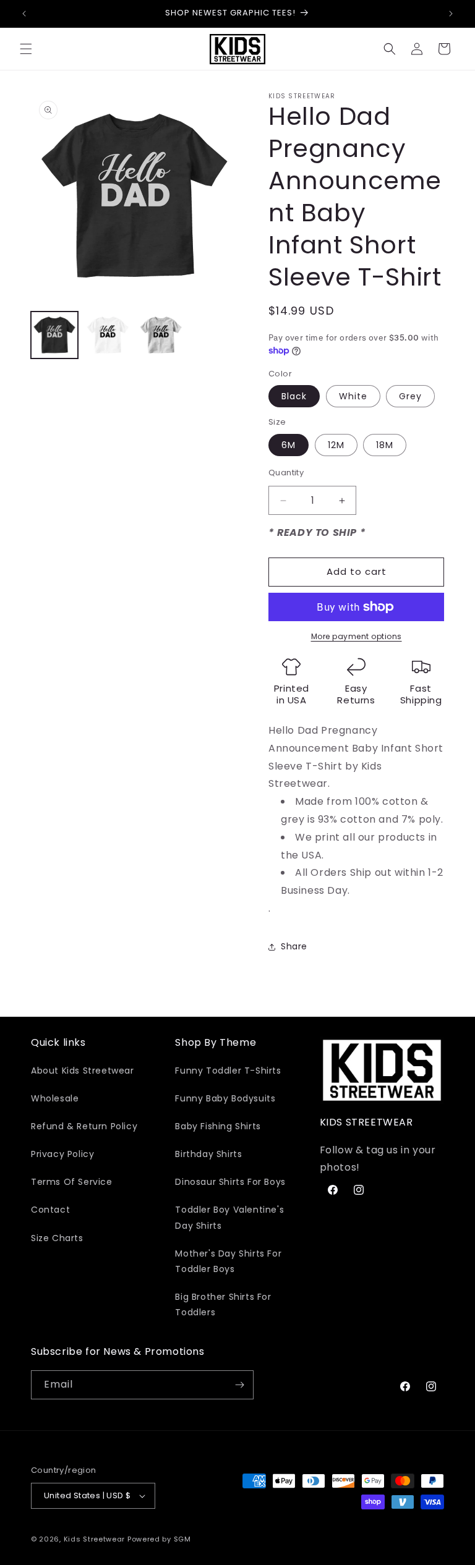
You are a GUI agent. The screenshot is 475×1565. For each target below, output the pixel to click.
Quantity (286, 472)
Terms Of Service (72, 1182)
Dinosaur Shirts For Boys (230, 1182)
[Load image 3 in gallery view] (160, 335)
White (353, 396)
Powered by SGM (159, 1539)
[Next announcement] (450, 13)
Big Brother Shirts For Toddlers (223, 1304)
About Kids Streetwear (82, 1070)
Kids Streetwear (95, 1539)
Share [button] (294, 946)
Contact (50, 1209)
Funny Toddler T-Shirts (228, 1070)
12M (336, 445)
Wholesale (55, 1098)
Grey (410, 396)
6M (288, 445)
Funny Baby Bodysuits (225, 1098)
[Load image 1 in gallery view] (54, 335)
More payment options (356, 636)
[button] (26, 48)
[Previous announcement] (24, 13)
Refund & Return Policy (84, 1126)
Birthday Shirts (208, 1154)
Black (294, 396)
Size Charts (57, 1238)
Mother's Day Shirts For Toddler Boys (228, 1261)
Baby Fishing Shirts (217, 1126)
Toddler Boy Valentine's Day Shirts (229, 1217)
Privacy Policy (62, 1154)
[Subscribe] (239, 1384)
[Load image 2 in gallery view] (107, 335)
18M (384, 445)
